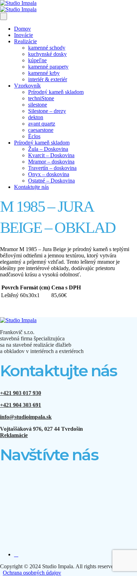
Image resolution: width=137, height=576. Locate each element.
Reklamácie (14, 435)
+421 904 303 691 (20, 405)
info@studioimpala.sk (26, 417)
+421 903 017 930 (20, 393)
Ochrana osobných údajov (32, 573)
